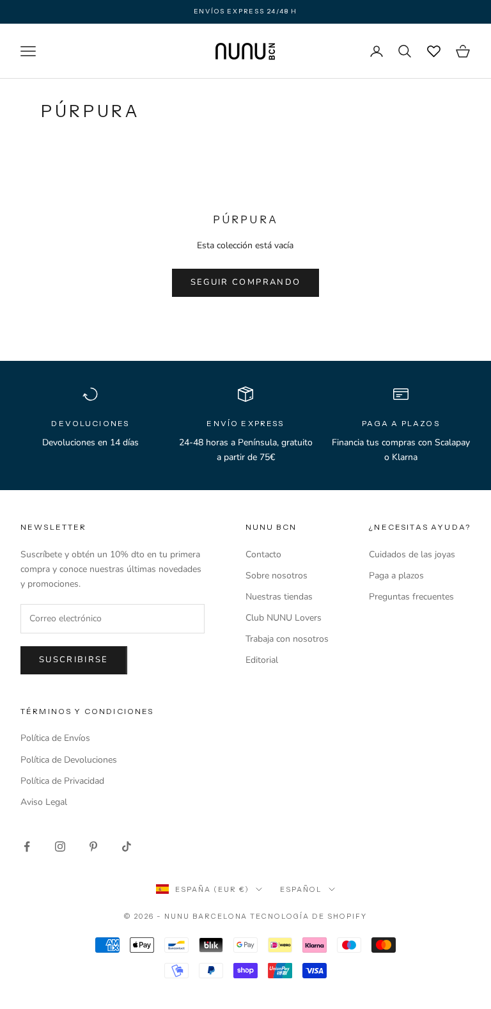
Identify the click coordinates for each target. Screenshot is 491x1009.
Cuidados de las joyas (412, 554)
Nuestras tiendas (279, 597)
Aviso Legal (43, 802)
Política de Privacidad (62, 781)
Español (301, 889)
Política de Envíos (55, 738)
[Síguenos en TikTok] (126, 846)
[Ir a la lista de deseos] (433, 51)
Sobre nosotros (277, 575)
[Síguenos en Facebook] (26, 846)
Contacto (263, 554)
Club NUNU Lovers (284, 618)
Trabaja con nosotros (287, 639)
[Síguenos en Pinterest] (93, 846)
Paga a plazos (396, 575)
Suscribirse (74, 659)
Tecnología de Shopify (308, 916)
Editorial (262, 660)
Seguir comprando (245, 282)
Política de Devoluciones (68, 760)
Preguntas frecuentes (411, 597)
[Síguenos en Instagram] (60, 846)
